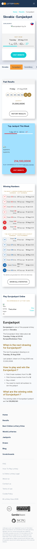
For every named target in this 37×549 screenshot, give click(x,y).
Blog (4, 448)
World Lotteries (9, 431)
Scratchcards (8, 454)
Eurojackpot (16, 67)
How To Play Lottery (10, 469)
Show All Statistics (18, 282)
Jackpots (7, 437)
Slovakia (5, 67)
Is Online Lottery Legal (11, 474)
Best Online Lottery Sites (14, 426)
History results (18, 114)
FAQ (4, 464)
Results (21, 12)
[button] (34, 3)
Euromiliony (28, 67)
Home (15, 12)
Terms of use (7, 489)
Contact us (7, 484)
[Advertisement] (22, 148)
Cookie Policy (8, 494)
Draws (5, 443)
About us (6, 479)
